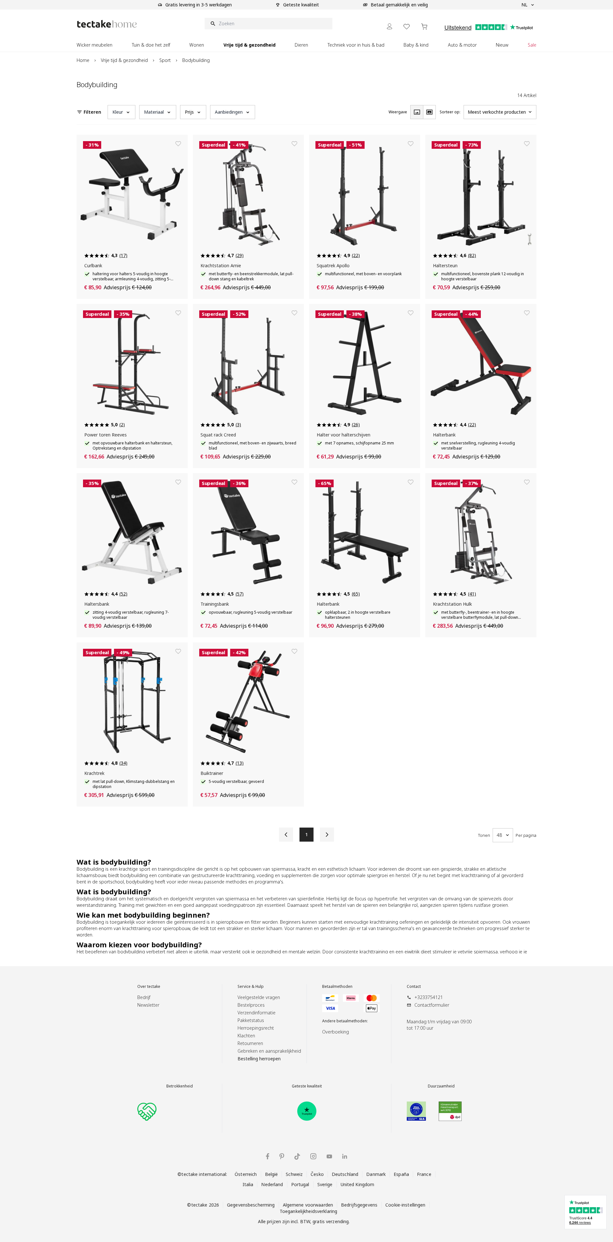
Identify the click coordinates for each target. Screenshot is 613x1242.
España (401, 1174)
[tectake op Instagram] (313, 1156)
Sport (165, 60)
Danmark (376, 1174)
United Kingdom (358, 1184)
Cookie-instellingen (405, 1205)
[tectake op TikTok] (297, 1156)
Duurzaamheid (441, 1086)
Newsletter (148, 1005)
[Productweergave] (416, 112)
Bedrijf (143, 997)
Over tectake (148, 986)
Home (83, 60)
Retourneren (250, 1043)
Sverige (325, 1184)
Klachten (246, 1036)
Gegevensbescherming (251, 1205)
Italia (248, 1184)
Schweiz (294, 1174)
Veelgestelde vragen (259, 997)
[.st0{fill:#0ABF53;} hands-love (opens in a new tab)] (146, 1111)
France (424, 1174)
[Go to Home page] (107, 23)
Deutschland (345, 1174)
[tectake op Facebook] (267, 1156)
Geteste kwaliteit (307, 1086)
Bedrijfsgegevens (359, 1205)
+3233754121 (428, 997)
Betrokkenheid (179, 1086)
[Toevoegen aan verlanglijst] (178, 143)
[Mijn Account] (389, 26)
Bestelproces (251, 1005)
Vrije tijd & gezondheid (124, 60)
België (271, 1174)
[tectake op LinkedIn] (344, 1156)
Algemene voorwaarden (308, 1205)
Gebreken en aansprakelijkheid (269, 1051)
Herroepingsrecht (256, 1028)
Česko (317, 1174)
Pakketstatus (251, 1020)
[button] (121, 112)
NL (524, 5)
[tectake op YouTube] (329, 1156)
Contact (414, 986)
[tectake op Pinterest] (281, 1156)
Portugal (300, 1184)
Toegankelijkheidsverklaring (308, 1211)
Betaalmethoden (337, 986)
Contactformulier (431, 1005)
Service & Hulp (251, 986)
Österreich (246, 1174)
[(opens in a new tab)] (306, 1111)
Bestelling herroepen (259, 1059)
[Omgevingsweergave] (429, 112)
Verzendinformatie (257, 1013)
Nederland (272, 1184)
